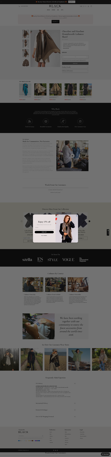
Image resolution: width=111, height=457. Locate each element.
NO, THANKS (44, 235)
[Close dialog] (76, 215)
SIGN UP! (44, 232)
